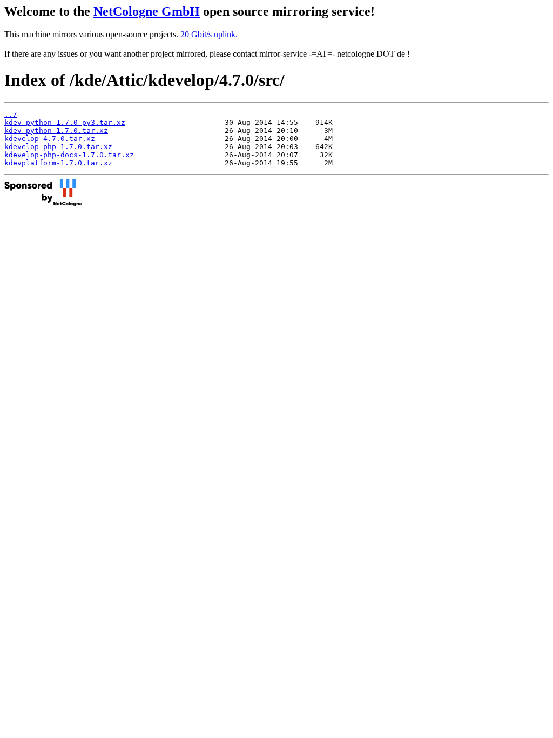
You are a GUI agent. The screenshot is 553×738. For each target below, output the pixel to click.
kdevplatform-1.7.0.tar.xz (58, 163)
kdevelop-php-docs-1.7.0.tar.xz (69, 155)
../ (10, 114)
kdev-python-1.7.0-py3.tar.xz (64, 122)
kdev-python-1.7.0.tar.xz (56, 130)
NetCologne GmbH (146, 11)
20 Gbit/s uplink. (209, 34)
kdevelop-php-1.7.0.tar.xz (58, 147)
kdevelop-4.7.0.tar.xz (49, 139)
